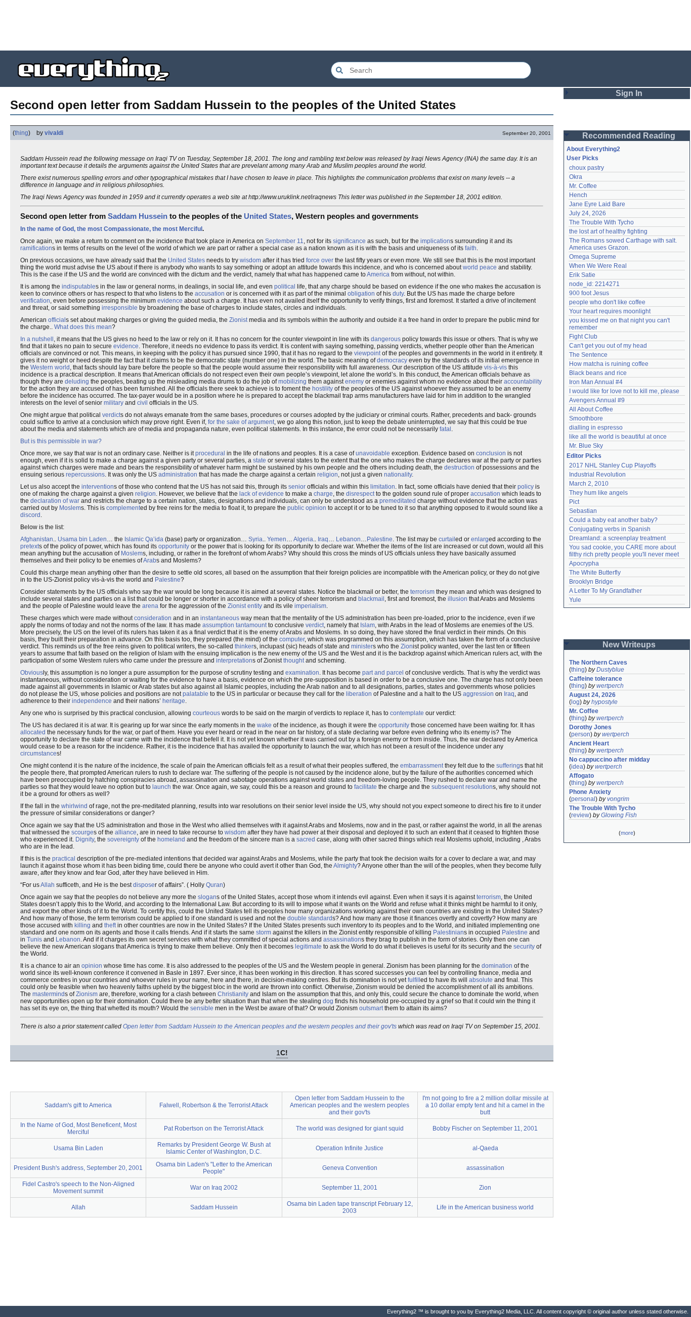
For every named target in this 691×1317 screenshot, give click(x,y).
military (113, 402)
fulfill (414, 979)
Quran (214, 884)
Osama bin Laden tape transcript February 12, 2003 (350, 1207)
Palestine (380, 539)
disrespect (360, 493)
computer (292, 639)
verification (35, 300)
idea (577, 766)
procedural (210, 453)
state (259, 460)
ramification (36, 248)
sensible (201, 1008)
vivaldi (54, 132)
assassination (342, 939)
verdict (111, 414)
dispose (144, 884)
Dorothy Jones (590, 727)
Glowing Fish (619, 815)
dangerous (386, 339)
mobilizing (292, 381)
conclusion (491, 453)
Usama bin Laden (82, 539)
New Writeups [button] (629, 644)
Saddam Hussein (137, 216)
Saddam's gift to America (78, 1105)
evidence (170, 300)
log (575, 701)
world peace (480, 267)
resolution (479, 786)
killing (82, 925)
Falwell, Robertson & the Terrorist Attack (213, 1105)
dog (328, 1001)
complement (123, 507)
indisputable (79, 286)
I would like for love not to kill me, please (624, 391)
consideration (152, 618)
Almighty (345, 865)
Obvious (31, 672)
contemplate (407, 713)
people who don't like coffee (607, 302)
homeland (171, 839)
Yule (575, 599)
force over (319, 260)
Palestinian (448, 932)
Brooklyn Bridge (591, 581)
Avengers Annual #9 (597, 400)
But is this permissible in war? (61, 441)
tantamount (251, 625)
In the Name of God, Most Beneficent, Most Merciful (78, 1128)
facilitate (365, 786)
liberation (359, 693)
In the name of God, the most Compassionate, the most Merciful (111, 228)
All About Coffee (591, 409)
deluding (77, 381)
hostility (322, 388)
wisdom (250, 260)
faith (471, 248)
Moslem (70, 507)
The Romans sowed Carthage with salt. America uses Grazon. (623, 244)
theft (110, 925)
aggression (478, 693)
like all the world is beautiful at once (618, 436)
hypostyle (604, 701)
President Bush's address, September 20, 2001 (78, 1167)
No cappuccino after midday (609, 759)
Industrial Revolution (597, 474)
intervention (97, 486)
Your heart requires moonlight (610, 311)
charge (323, 493)
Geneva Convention (349, 1167)
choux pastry (586, 167)
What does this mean (83, 327)
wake (264, 725)
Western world (50, 367)
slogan (207, 897)
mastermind (48, 994)
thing (21, 132)
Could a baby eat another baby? (613, 520)
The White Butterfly (595, 572)
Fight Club (583, 336)
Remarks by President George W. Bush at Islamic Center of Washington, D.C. (214, 1148)
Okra (575, 176)
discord (30, 515)
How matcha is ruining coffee (609, 363)
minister (362, 646)
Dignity (84, 839)
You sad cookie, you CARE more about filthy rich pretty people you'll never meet (624, 551)
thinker (244, 646)
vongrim (618, 799)
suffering (508, 765)
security (524, 946)
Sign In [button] (629, 93)
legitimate (308, 946)
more (627, 833)
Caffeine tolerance (595, 678)
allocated (33, 732)
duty (398, 293)
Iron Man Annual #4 (596, 382)
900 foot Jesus (589, 293)
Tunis (34, 939)
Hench (578, 195)
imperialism (310, 605)
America (378, 274)
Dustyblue (610, 669)
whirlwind (74, 806)
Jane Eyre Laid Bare (597, 204)
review (580, 815)
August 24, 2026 (592, 694)
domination (497, 965)
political (284, 286)
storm (263, 932)
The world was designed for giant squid (350, 1128)
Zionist (238, 319)
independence (92, 700)
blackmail (371, 598)
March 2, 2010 (589, 483)
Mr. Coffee (583, 186)
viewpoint (367, 353)
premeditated (397, 500)
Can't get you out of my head (608, 345)
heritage (173, 700)
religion (327, 474)
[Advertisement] (345, 25)
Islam (367, 625)
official (57, 319)
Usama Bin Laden (78, 1148)
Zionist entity (245, 605)
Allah (47, 884)
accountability (523, 381)
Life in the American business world (485, 1207)
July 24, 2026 (587, 213)
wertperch (610, 685)
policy (525, 486)
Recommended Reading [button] (628, 135)
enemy (354, 381)
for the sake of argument (241, 422)
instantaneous (219, 618)
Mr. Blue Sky (586, 445)
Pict (574, 501)
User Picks (582, 158)
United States (267, 216)
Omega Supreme (592, 256)
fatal (445, 429)
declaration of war (54, 500)
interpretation (234, 660)
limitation (382, 486)
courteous (206, 713)
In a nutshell (37, 339)
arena (150, 605)
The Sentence (588, 354)
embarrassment (421, 765)
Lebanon (348, 539)
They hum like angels (598, 492)
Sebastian (583, 510)
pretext (29, 546)
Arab (149, 560)
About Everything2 (593, 149)
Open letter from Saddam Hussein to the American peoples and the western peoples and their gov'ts (260, 1026)
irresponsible (120, 307)
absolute (481, 979)
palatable (195, 693)
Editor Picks (584, 455)
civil (142, 402)
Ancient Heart (589, 743)
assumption (218, 625)
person (580, 734)
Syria (255, 539)
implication (435, 241)
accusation (210, 293)
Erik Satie (582, 274)
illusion (457, 598)
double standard (309, 918)
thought (293, 660)
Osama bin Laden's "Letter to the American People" (214, 1168)
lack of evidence (261, 493)
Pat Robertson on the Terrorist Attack (214, 1128)
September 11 (284, 241)
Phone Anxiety (590, 791)
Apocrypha (584, 563)
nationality (398, 474)
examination (302, 672)
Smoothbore (586, 418)
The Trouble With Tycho (601, 222)
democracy (392, 360)
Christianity (233, 994)
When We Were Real (598, 265)
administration (177, 474)
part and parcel (383, 672)
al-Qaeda (485, 1148)
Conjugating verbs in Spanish (610, 529)
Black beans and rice (598, 373)
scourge (82, 832)
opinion (91, 965)
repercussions (85, 474)
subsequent (447, 786)
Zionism (87, 994)
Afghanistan (36, 539)
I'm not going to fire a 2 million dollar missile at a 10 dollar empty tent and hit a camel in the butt (485, 1105)
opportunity (173, 546)
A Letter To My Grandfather (605, 590)
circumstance (38, 753)
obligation (361, 293)
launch (161, 786)
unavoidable (373, 453)
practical (63, 858)
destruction (459, 467)
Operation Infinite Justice (349, 1148)
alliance (126, 832)
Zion (407, 646)
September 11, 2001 (349, 1187)
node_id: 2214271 (594, 284)
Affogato (581, 775)
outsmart (371, 1008)
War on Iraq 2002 (214, 1187)
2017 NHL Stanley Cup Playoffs (612, 465)
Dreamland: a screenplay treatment (617, 538)
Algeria (303, 539)
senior (297, 486)
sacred (305, 839)
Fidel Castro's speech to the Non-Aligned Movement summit (78, 1188)
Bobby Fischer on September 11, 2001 (485, 1128)
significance (349, 241)
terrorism (422, 591)
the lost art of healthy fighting (608, 231)
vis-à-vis (495, 367)
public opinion (306, 507)
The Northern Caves (598, 662)
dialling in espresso (596, 427)
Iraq (323, 539)
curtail (447, 539)
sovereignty (123, 839)
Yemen (276, 539)
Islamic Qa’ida (143, 539)
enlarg (480, 539)
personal (583, 799)
